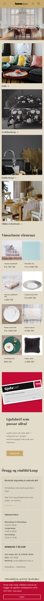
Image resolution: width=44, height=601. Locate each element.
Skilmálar (9, 505)
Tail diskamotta (9, 358)
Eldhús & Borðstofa (11, 224)
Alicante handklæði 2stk (10, 295)
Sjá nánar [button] (17, 591)
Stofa (4, 86)
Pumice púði (29, 358)
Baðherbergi (8, 177)
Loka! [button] (22, 597)
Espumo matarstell (31, 295)
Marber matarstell (10, 327)
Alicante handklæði (10, 264)
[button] (4, 3)
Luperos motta (30, 327)
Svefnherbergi (9, 132)
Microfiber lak (29, 264)
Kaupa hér (14, 453)
